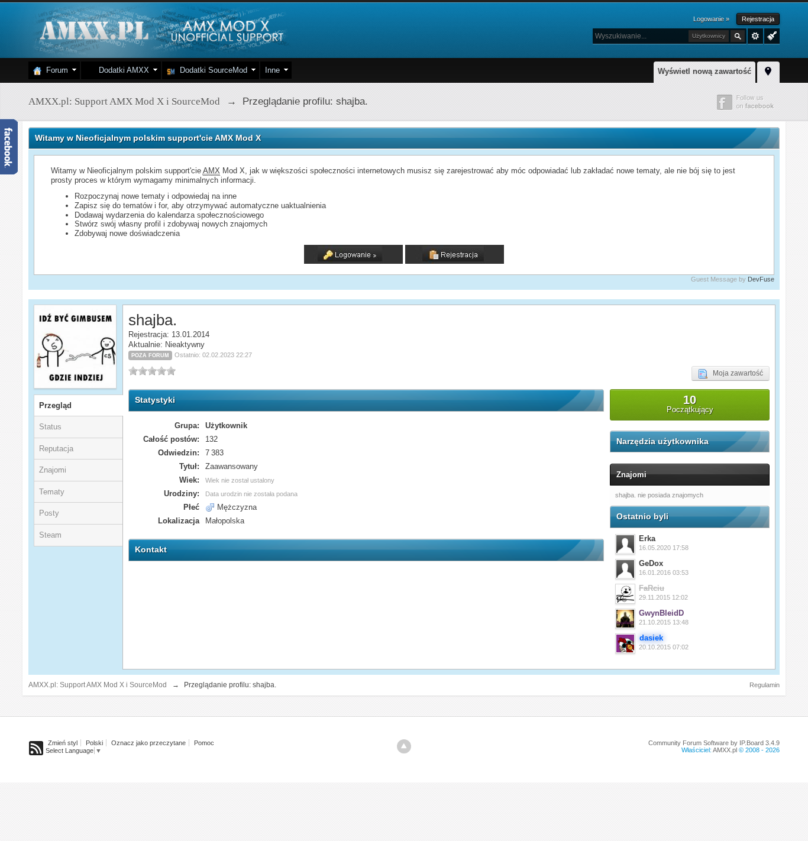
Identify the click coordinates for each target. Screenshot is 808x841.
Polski (94, 742)
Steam (50, 535)
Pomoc (204, 742)
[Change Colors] (770, 34)
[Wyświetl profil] (625, 544)
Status (50, 426)
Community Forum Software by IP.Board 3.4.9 (714, 742)
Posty (49, 513)
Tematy (51, 491)
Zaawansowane (755, 36)
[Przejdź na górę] (404, 746)
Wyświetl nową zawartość (704, 71)
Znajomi (52, 469)
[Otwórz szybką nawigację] (768, 70)
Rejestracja (758, 18)
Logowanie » (711, 18)
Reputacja (56, 448)
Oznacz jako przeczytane (148, 742)
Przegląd (55, 405)
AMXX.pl (725, 749)
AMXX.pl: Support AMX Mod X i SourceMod (97, 685)
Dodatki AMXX (121, 70)
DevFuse (761, 279)
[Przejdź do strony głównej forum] (160, 29)
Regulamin (764, 684)
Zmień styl (62, 742)
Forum (54, 70)
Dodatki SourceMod (211, 70)
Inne (272, 70)
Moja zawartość (735, 373)
